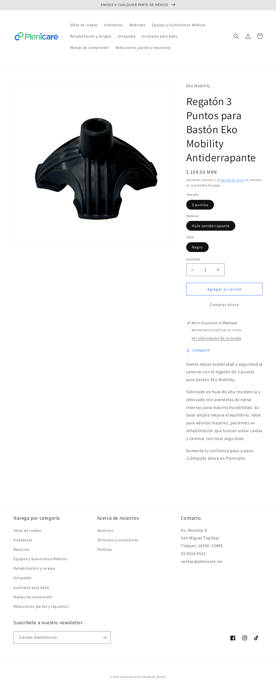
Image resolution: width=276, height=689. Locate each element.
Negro (197, 247)
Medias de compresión (33, 596)
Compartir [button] (201, 350)
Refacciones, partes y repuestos (41, 606)
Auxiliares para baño (31, 587)
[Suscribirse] (104, 637)
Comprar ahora (224, 304)
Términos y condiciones (117, 539)
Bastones (21, 549)
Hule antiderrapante (211, 225)
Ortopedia (22, 577)
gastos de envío (233, 180)
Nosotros (105, 530)
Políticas (104, 549)
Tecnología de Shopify (152, 676)
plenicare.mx (128, 676)
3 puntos (200, 204)
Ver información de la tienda (216, 338)
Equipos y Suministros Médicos (40, 558)
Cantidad (193, 259)
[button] (236, 36)
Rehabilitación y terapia (34, 568)
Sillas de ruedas (27, 530)
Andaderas (22, 539)
